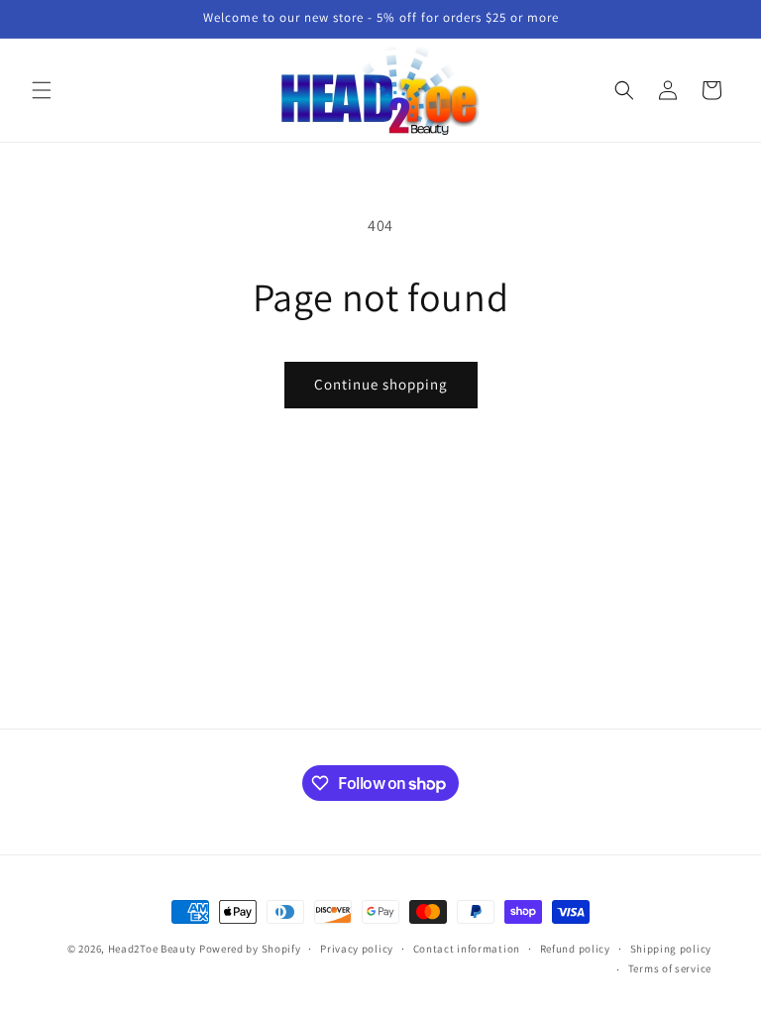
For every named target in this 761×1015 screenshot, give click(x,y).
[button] (41, 90)
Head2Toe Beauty (152, 949)
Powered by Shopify (250, 949)
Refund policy (575, 949)
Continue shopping (381, 384)
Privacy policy (356, 949)
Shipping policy (671, 949)
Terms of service (669, 968)
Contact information (466, 949)
